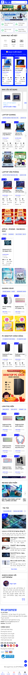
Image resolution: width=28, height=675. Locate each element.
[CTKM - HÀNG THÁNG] (14, 7)
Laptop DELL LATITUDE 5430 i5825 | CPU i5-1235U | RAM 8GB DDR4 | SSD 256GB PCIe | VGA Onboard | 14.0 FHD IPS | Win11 (8, 191)
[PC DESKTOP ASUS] (14, 386)
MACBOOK (11, 234)
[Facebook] (2, 645)
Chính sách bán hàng (6, 629)
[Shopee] (14, 645)
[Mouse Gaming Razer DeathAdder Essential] (8, 300)
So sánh (6, 75)
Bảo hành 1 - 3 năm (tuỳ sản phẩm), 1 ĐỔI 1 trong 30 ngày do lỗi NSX (14, 54)
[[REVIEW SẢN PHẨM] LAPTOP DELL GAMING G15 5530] (12, 491)
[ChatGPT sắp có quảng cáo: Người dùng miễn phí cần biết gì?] (6, 547)
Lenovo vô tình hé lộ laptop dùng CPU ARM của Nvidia (14, 531)
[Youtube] (11, 645)
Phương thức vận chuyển (7, 633)
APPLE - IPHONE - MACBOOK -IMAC (14, 230)
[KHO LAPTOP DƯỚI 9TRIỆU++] (14, 15)
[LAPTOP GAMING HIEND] (7, 159)
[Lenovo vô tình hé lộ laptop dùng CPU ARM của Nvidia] (14, 522)
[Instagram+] (8, 645)
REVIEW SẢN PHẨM (9, 483)
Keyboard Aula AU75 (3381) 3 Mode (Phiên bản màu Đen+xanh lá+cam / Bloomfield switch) (20, 425)
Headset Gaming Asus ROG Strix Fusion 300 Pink (20, 446)
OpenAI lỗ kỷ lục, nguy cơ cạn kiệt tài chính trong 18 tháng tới (17, 553)
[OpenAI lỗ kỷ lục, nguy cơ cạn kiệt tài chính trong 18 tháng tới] (6, 554)
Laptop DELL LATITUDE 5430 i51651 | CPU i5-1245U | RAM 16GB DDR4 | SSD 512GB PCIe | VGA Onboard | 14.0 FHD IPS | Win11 (20, 191)
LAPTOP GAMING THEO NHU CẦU (10, 117)
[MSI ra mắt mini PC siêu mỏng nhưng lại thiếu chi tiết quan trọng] (6, 562)
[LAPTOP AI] (7, 217)
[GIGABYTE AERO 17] (20, 276)
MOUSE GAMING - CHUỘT (9, 291)
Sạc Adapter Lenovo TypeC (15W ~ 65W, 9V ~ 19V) (20, 468)
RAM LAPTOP (6, 409)
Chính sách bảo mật (6, 640)
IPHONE (4, 234)
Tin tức (6, 508)
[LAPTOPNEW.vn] (2, 2)
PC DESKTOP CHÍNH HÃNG (12, 336)
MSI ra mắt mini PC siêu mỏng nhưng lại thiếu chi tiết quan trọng (18, 560)
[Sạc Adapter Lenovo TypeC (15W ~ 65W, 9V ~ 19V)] (20, 460)
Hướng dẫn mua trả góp (7, 635)
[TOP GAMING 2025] (20, 159)
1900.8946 (8, 623)
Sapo (18, 668)
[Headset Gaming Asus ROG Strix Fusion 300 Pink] (20, 439)
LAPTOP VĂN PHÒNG (10, 172)
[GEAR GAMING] (20, 323)
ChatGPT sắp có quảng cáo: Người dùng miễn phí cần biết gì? (17, 545)
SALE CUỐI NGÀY (15, 52)
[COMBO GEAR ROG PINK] (7, 323)
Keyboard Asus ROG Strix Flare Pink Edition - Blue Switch (7, 468)
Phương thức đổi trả (6, 631)
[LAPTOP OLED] (20, 217)
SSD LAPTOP (14, 409)
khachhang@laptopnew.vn (11, 621)
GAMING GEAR (8, 288)
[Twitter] (5, 645)
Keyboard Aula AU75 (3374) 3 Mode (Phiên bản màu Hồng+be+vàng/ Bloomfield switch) (7, 446)
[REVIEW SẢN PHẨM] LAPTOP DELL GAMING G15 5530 (11, 500)
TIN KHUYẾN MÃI (7, 511)
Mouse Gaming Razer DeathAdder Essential (7, 307)
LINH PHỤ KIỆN (8, 406)
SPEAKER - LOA (22, 409)
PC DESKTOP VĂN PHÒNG (9, 339)
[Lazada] (17, 645)
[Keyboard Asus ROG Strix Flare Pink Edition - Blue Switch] (8, 460)
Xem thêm (14, 569)
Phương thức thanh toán (7, 638)
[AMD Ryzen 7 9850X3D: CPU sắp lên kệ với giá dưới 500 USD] (6, 539)
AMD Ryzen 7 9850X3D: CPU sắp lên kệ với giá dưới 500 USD (17, 537)
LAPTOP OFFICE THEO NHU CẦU (10, 175)
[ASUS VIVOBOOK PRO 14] (7, 276)
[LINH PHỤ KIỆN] (14, 477)
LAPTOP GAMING (9, 115)
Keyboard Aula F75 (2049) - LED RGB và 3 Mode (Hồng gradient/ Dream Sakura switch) (20, 307)
